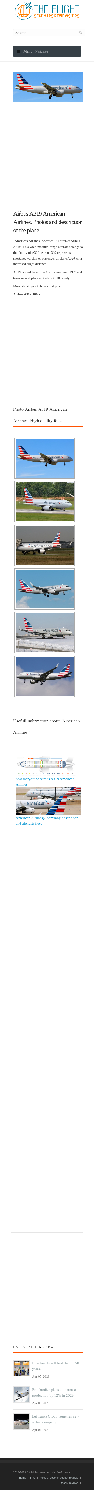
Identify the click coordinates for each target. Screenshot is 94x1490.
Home (22, 1477)
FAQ (32, 1477)
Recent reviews (69, 1483)
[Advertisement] (47, 153)
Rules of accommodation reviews (59, 1477)
